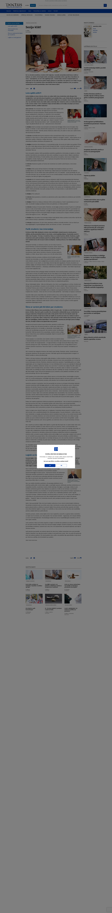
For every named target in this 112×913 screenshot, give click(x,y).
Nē (61, 465)
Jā (50, 465)
